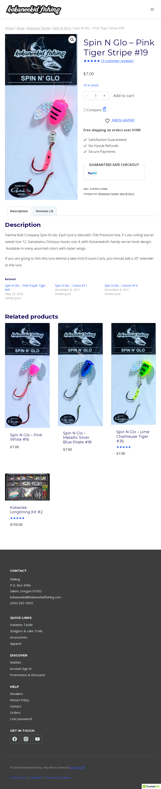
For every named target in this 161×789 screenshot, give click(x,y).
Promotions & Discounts (27, 675)
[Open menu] (152, 9)
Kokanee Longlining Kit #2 (26, 510)
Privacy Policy (18, 777)
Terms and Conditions (58, 777)
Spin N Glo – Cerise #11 (71, 285)
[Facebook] (14, 739)
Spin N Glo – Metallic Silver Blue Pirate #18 (77, 437)
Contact (15, 706)
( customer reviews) (117, 61)
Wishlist (15, 662)
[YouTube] (37, 739)
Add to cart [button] (133, 453)
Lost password (21, 719)
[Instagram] (26, 739)
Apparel (15, 643)
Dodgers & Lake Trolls (26, 631)
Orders (15, 712)
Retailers (16, 694)
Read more (27, 453)
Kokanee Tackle (108, 193)
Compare (93, 110)
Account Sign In (21, 668)
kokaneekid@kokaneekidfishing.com (35, 597)
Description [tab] (19, 211)
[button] (72, 39)
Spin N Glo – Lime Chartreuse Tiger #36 (132, 436)
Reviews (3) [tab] (44, 211)
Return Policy (19, 700)
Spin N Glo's (126, 193)
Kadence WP (77, 767)
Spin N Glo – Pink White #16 (26, 437)
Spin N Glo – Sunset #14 (121, 285)
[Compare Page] (104, 110)
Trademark (35, 777)
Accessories (18, 637)
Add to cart (123, 95)
